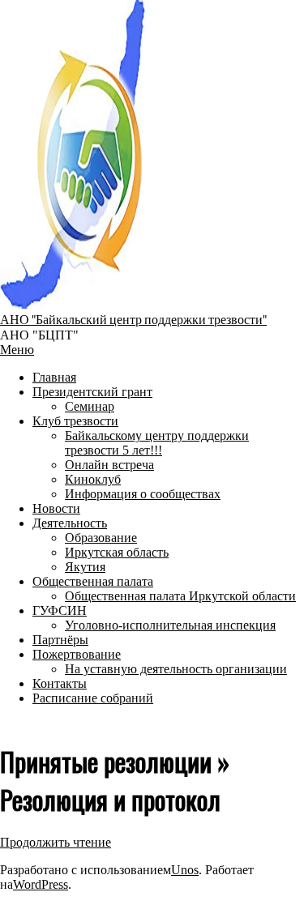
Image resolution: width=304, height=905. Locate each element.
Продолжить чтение (55, 842)
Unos (185, 870)
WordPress (40, 884)
